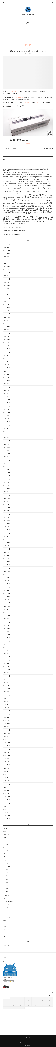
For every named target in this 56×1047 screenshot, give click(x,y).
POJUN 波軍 (30, 187)
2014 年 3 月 (7, 561)
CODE (40, 172)
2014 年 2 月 (7, 564)
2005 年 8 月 (7, 819)
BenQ (43, 170)
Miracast (18, 183)
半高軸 (47, 197)
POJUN (26, 187)
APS (16, 170)
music (37, 183)
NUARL (22, 185)
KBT (16, 181)
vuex (36, 191)
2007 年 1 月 (7, 768)
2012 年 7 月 (7, 622)
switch (6, 190)
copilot (18, 174)
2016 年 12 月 (7, 460)
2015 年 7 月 (7, 510)
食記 (31, 221)
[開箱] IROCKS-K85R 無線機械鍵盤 (11, 234)
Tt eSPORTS (41, 190)
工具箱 (45, 199)
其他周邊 (8, 866)
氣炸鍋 (6, 206)
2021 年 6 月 (7, 304)
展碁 (40, 199)
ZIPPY (13, 195)
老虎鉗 (34, 212)
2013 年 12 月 (7, 571)
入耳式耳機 (22, 197)
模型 (42, 203)
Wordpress (20, 193)
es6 (43, 176)
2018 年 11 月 (7, 396)
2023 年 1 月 (7, 272)
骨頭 (36, 221)
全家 (27, 197)
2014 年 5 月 (7, 555)
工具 (28, 48)
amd (38, 169)
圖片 (18, 199)
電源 (7, 891)
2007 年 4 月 (7, 758)
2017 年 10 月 (7, 434)
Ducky (12, 176)
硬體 (5, 860)
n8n (41, 183)
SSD (47, 188)
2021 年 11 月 (7, 294)
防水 (14, 219)
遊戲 (5, 930)
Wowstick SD (25, 103)
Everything (46, 176)
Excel (49, 176)
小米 (35, 199)
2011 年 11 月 (7, 647)
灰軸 (44, 206)
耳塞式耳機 (41, 212)
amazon (36, 169)
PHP (7, 907)
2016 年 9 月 (7, 469)
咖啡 (10, 199)
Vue (6, 914)
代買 (45, 195)
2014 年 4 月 (7, 558)
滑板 (30, 206)
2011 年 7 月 (7, 660)
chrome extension (24, 172)
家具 (7, 841)
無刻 (47, 206)
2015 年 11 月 (7, 498)
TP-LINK (29, 190)
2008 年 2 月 (7, 726)
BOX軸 (49, 170)
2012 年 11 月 (7, 609)
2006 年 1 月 (7, 803)
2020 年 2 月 (7, 348)
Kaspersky (9, 181)
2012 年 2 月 (7, 638)
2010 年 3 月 (7, 695)
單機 (14, 199)
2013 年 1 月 (7, 603)
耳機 (45, 212)
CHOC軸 (15, 172)
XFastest (42, 193)
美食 (5, 923)
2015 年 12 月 (7, 495)
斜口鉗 (26, 203)
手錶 (33, 200)
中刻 (30, 195)
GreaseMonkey (7, 180)
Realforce (5, 188)
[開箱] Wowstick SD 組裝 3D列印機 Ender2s (28, 51)
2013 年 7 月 (7, 583)
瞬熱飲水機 (12, 210)
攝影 (9, 203)
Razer (50, 187)
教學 (14, 203)
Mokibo (26, 183)
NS (19, 185)
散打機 (17, 203)
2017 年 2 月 (7, 453)
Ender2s (36, 176)
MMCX (21, 183)
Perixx (4, 187)
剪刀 (35, 197)
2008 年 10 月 (7, 704)
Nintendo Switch (6, 185)
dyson (15, 176)
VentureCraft (20, 191)
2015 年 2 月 (7, 526)
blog (46, 170)
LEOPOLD (38, 181)
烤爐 (45, 206)
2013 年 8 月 (7, 580)
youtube (10, 195)
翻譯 (32, 212)
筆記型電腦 (45, 210)
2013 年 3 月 (7, 596)
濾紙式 (41, 206)
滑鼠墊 (36, 206)
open (37, 185)
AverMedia (30, 170)
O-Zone (29, 185)
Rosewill (28, 188)
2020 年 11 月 (7, 320)
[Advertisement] (28, 34)
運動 (5, 936)
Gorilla (47, 177)
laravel (35, 181)
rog (26, 188)
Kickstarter (38, 103)
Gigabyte (37, 177)
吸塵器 (8, 199)
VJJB (32, 191)
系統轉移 (5, 212)
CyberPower (30, 174)
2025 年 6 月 (7, 250)
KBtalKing (21, 181)
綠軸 (19, 212)
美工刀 (27, 212)
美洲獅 (29, 212)
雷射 (19, 219)
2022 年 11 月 (7, 275)
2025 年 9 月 (7, 247)
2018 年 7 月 (7, 406)
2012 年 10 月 (7, 612)
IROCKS (36, 180)
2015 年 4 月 (7, 520)
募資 (41, 197)
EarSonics (17, 176)
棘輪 (35, 203)
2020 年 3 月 (7, 345)
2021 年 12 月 (7, 291)
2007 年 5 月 (7, 755)
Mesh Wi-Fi (14, 183)
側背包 (6, 197)
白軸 (48, 208)
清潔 (26, 206)
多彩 (20, 199)
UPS (45, 190)
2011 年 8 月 (7, 657)
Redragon (9, 188)
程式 (5, 898)
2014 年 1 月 (7, 568)
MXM (40, 183)
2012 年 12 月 (7, 606)
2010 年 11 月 (7, 679)
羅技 (24, 212)
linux (49, 181)
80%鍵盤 (22, 169)
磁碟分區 (18, 210)
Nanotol (43, 183)
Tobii (26, 190)
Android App (6, 170)
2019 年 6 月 (7, 374)
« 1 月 (4, 1009)
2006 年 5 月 (7, 793)
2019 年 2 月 (7, 387)
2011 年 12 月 (7, 644)
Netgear (47, 183)
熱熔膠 (28, 208)
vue (34, 191)
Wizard (14, 193)
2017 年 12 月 (7, 428)
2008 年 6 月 (7, 717)
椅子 (38, 203)
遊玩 (5, 933)
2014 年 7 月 (7, 549)
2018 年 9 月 (7, 399)
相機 (50, 208)
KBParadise (13, 181)
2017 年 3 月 (7, 450)
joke (49, 180)
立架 (42, 210)
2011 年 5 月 (7, 666)
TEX (24, 190)
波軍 (10, 206)
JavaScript (8, 904)
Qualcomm (45, 187)
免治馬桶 (17, 197)
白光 (46, 208)
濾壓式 (39, 206)
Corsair (20, 174)
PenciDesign (39, 1042)
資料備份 (24, 216)
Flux (25, 177)
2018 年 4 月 (7, 415)
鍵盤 (8, 219)
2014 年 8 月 (7, 545)
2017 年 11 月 (7, 431)
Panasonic (48, 185)
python (39, 187)
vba (17, 191)
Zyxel (22, 195)
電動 (23, 219)
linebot (47, 181)
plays (20, 187)
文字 (24, 203)
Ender (34, 176)
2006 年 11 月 (7, 774)
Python (7, 911)
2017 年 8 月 (7, 441)
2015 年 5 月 (7, 517)
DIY (51, 174)
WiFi (45, 191)
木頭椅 (32, 203)
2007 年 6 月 (7, 752)
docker (4, 176)
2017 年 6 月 (7, 444)
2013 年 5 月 (7, 590)
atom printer (21, 170)
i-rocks (25, 180)
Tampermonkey (18, 190)
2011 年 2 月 (7, 676)
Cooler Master (14, 174)
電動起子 (26, 219)
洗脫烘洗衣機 (14, 206)
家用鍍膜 (31, 199)
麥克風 (40, 221)
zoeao (16, 195)
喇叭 (12, 199)
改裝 (11, 203)
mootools (30, 183)
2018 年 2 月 (7, 422)
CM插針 (36, 172)
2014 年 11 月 (7, 536)
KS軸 (30, 181)
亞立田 (37, 195)
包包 (43, 197)
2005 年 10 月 (7, 812)
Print (33, 187)
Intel (32, 180)
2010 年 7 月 (7, 688)
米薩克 (28, 155)
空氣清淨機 (38, 210)
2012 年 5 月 (7, 628)
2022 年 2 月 (7, 288)
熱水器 (25, 208)
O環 (43, 185)
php (15, 187)
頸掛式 (22, 221)
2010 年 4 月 (7, 691)
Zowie (19, 195)
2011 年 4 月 (7, 669)
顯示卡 (29, 221)
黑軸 (43, 221)
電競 (36, 219)
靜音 (17, 221)
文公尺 (20, 203)
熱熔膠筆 (33, 208)
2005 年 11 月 (7, 809)
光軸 (15, 197)
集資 (18, 219)
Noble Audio (13, 185)
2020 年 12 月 (7, 317)
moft (24, 183)
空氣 (28, 210)
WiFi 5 (49, 191)
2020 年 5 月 (7, 339)
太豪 (22, 199)
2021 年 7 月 (7, 301)
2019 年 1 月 (7, 390)
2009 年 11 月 (7, 698)
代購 (47, 195)
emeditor (31, 176)
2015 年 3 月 (7, 523)
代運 (48, 195)
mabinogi (5, 183)
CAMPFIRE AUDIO (6, 172)
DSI (7, 176)
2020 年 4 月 (7, 342)
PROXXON (36, 187)
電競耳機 (47, 219)
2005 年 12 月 (7, 806)
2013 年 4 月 (7, 593)
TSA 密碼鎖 (33, 190)
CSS (25, 174)
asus (18, 170)
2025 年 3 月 (7, 253)
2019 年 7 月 (7, 371)
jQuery (4, 181)
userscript (4, 191)
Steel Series (50, 188)
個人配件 (6, 828)
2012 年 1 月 (7, 641)
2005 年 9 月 (7, 815)
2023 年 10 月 (7, 260)
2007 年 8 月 (7, 745)
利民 (33, 197)
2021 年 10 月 (7, 298)
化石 (45, 197)
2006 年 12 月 (7, 771)
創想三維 (37, 197)
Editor (24, 176)
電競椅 (39, 219)
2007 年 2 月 (7, 764)
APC (14, 170)
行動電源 (7, 216)
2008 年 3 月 (7, 723)
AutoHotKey (27, 170)
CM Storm (32, 172)
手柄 (28, 201)
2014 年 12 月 (7, 533)
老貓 (37, 212)
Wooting (16, 193)
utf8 (7, 191)
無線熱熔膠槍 (12, 208)
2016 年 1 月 (7, 491)
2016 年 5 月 (7, 482)
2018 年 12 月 (7, 393)
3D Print (7, 169)
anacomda (41, 169)
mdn (11, 183)
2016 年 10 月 (7, 466)
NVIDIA (26, 185)
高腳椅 (38, 221)
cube (27, 174)
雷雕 (21, 219)
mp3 (32, 183)
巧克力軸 (50, 199)
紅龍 (14, 212)
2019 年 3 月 (7, 383)
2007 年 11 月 (7, 736)
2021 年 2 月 (7, 314)
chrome (19, 172)
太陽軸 (24, 199)
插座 (46, 200)
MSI (34, 183)
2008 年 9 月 (7, 707)
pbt (50, 185)
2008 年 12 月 (7, 701)
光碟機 (9, 197)
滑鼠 (32, 206)
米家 (49, 210)
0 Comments (14, 148)
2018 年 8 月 (7, 402)
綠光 (18, 212)
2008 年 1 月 (7, 730)
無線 (49, 206)
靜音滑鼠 (19, 221)
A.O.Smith (27, 169)
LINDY (42, 181)
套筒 (26, 199)
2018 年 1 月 (7, 425)
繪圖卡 (22, 212)
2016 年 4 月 (7, 485)
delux (39, 174)
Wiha (10, 193)
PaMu (45, 185)
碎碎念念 (6, 895)
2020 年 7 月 (7, 333)
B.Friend (36, 170)
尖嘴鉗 (38, 199)
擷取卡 (7, 203)
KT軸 (32, 181)
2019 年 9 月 (7, 364)
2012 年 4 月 (7, 631)
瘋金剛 (38, 208)
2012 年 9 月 (7, 615)
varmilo (15, 191)
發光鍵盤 (42, 208)
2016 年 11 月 (7, 463)
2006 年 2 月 (7, 799)
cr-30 (23, 174)
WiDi (43, 191)
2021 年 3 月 (7, 310)
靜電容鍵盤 (14, 221)
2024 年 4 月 (7, 256)
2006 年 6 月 (7, 790)
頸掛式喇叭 (26, 221)
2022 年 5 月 (7, 282)
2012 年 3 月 (7, 634)
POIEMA (23, 187)
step (3, 190)
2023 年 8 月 (7, 266)
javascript (44, 180)
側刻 (4, 197)
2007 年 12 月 (7, 733)
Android (45, 169)
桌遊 (34, 203)
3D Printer (13, 169)
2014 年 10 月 (7, 539)
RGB (12, 188)
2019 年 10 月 (7, 361)
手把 (25, 201)
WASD (38, 191)
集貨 (15, 219)
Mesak (30, 53)
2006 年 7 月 (7, 787)
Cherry (12, 172)
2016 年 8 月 (7, 472)
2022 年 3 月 (7, 285)
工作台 (42, 199)
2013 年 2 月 (7, 599)
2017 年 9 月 (7, 437)
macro (9, 183)
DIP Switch (47, 174)
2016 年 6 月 (7, 479)
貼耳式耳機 (19, 216)
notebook (17, 185)
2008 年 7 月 (7, 714)
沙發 (8, 206)
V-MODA (10, 191)
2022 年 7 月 (7, 279)
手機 (7, 876)
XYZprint (47, 193)
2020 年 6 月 (7, 336)
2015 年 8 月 (7, 507)
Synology (12, 190)
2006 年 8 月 (7, 784)
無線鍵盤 (22, 208)
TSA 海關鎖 (37, 190)
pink (18, 187)
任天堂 (51, 195)
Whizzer (41, 191)
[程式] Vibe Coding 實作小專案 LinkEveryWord (14, 223)
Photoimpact (11, 187)
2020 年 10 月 (7, 323)
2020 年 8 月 (7, 329)
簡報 (48, 210)
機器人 (44, 203)
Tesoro (23, 190)
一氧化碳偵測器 (25, 195)
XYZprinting (5, 195)
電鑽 (5, 221)
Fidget (11, 177)
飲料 (34, 221)
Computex (7, 174)
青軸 (10, 221)
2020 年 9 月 (7, 326)
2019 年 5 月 (7, 377)
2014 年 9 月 (7, 542)
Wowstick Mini (12, 91)
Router (32, 188)
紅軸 (11, 212)
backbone (40, 170)
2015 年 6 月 (7, 514)
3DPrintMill (18, 169)
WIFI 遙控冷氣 (6, 193)
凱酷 (32, 197)
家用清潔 (28, 199)
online (33, 185)
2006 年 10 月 (7, 777)
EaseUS (21, 176)
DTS (9, 176)
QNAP (41, 187)
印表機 (49, 197)
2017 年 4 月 (7, 447)
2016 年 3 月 (7, 488)
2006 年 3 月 (7, 796)
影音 (5, 853)
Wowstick (24, 193)
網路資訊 (6, 920)
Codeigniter (43, 172)
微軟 (14, 201)
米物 (51, 210)
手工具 (21, 201)
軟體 (37, 216)
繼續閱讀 (28, 143)
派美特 (21, 206)
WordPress (8, 917)
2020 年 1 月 (7, 352)
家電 (7, 844)
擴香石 (4, 203)
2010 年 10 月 (7, 682)
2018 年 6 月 (7, 409)
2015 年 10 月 (7, 501)
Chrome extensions (10, 901)
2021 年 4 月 (7, 307)
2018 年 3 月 (7, 418)
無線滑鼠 (8, 208)
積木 (21, 210)
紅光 (8, 212)
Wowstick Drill (29, 193)
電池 (33, 219)
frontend (31, 177)
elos (28, 176)
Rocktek (24, 188)
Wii (11, 193)
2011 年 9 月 (7, 653)
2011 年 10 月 (7, 650)
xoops (45, 193)
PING (17, 187)
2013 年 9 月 (7, 577)
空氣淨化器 (32, 210)
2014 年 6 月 (7, 552)
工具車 (47, 199)
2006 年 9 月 (7, 780)
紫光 (16, 212)
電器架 (29, 219)
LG (40, 181)
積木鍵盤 (24, 210)
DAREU (36, 174)
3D (3, 169)
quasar (48, 187)
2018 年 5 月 (7, 412)
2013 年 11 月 (7, 574)
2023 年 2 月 (7, 269)
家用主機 (6, 834)
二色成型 (33, 195)
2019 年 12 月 (7, 355)
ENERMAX (40, 176)
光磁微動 (12, 197)
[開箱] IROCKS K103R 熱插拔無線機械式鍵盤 (14, 230)
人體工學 (41, 195)
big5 (44, 170)
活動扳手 (18, 206)
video (27, 191)
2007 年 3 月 (7, 761)
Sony (45, 188)
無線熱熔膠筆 (17, 208)
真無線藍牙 (7, 210)
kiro (28, 181)
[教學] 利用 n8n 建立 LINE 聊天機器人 (12, 227)
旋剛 (29, 203)
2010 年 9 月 (7, 685)
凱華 (29, 197)
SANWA (39, 188)
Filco (16, 177)
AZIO (34, 170)
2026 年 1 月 (7, 244)
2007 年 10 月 (7, 739)
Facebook (8, 177)
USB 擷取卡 (48, 190)
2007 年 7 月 (7, 749)
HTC (20, 180)
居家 (5, 837)
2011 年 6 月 (7, 663)
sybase (9, 190)
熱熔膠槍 (30, 208)
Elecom (26, 176)
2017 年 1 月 (7, 456)
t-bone (15, 190)
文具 (22, 203)
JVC (7, 181)
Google (44, 177)
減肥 (28, 206)
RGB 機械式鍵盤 (16, 188)
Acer (30, 169)
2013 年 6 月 (7, 587)
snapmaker (42, 188)
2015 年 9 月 (7, 504)
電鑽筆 (7, 221)
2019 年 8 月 (7, 368)
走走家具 (31, 216)
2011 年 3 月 (7, 672)
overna (40, 185)
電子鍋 (31, 219)
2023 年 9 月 (7, 263)
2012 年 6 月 (7, 625)
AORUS (12, 170)
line (44, 181)
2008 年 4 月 (7, 720)
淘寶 (23, 206)
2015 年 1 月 (7, 529)
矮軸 (15, 210)
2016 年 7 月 (7, 476)
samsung (36, 188)
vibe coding (24, 191)
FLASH (22, 177)
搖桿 (48, 201)
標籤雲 (40, 203)
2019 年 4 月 (7, 380)
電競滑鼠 (43, 219)
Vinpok (30, 191)
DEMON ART (42, 174)
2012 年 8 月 (7, 618)
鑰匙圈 (12, 219)
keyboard (26, 181)
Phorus (7, 187)
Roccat (20, 188)
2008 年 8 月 (7, 711)
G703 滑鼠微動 (19, 97)
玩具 (5, 857)
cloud (28, 172)
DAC (34, 174)
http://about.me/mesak (8, 977)
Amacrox (33, 169)
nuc (24, 185)
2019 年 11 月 (7, 358)
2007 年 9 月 (7, 742)
